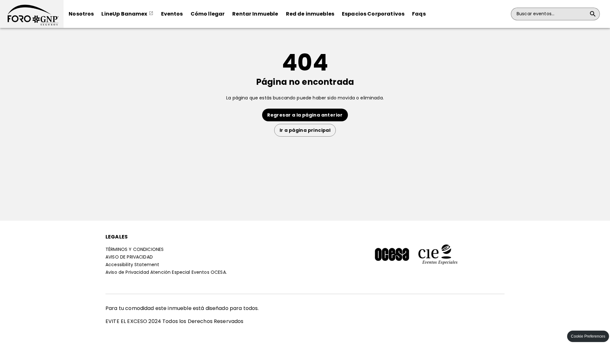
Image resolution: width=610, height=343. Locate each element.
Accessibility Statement (132, 264)
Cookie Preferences (588, 336)
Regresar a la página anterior (305, 115)
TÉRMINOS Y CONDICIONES (134, 249)
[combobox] (551, 14)
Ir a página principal (305, 130)
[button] (32, 14)
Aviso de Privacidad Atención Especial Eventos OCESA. (166, 272)
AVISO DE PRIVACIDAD (129, 257)
